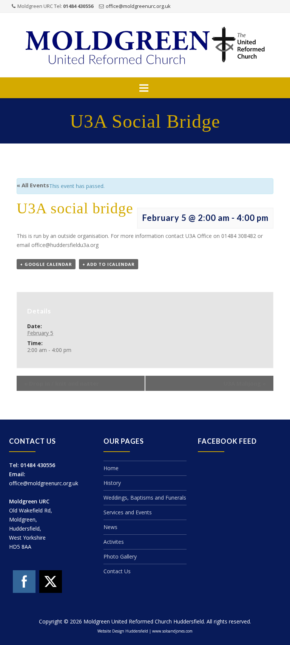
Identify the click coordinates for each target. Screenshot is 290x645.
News (110, 527)
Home (111, 468)
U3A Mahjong (245, 383)
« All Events (33, 185)
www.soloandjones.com (172, 631)
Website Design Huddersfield (122, 631)
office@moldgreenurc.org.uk (138, 6)
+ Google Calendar (46, 264)
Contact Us (117, 571)
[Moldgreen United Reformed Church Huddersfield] (145, 45)
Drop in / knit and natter (61, 383)
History (112, 482)
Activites (113, 541)
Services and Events (127, 512)
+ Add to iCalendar (108, 264)
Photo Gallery (120, 556)
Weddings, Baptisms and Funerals (144, 497)
